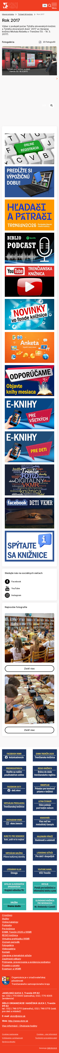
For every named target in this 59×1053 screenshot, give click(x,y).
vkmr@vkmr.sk (17, 1016)
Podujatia (7, 925)
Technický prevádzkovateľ (46, 1038)
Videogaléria (8, 948)
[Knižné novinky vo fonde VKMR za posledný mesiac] (29, 314)
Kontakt (6, 952)
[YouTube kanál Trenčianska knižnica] (29, 281)
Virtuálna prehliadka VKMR (16, 938)
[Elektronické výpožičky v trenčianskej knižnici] (29, 413)
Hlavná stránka (8, 14)
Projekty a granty (11, 965)
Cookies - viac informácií (47, 1034)
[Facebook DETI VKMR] (29, 512)
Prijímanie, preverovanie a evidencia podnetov (26, 962)
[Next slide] (57, 78)
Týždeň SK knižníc (25, 14)
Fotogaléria (8, 945)
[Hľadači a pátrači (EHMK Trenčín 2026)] (29, 214)
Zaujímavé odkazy (11, 958)
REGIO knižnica (10, 935)
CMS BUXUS (52, 1048)
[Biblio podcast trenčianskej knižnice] (29, 248)
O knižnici (7, 915)
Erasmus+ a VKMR (11, 968)
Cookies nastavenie (10, 1034)
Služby (5, 918)
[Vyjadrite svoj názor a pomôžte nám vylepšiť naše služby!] (29, 347)
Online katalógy (10, 922)
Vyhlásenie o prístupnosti (12, 1038)
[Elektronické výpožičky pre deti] (29, 446)
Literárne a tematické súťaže (17, 955)
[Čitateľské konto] (29, 181)
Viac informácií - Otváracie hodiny (19, 1025)
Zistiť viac (29, 668)
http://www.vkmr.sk (18, 1021)
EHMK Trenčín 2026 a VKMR (17, 932)
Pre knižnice (8, 928)
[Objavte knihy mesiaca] (29, 380)
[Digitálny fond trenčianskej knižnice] (29, 479)
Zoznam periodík (11, 942)
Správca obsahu (8, 1042)
